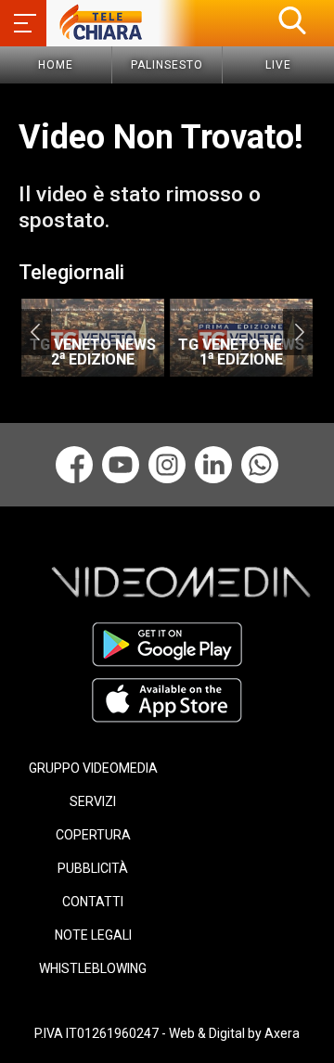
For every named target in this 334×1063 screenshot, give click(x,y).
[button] (292, 20)
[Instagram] (167, 465)
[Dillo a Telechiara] (260, 465)
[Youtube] (120, 465)
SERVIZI (93, 801)
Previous (35, 332)
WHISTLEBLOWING (93, 968)
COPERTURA (93, 834)
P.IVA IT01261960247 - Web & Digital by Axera (167, 1033)
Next (299, 332)
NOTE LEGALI (93, 935)
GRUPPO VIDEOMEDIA (93, 768)
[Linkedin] (213, 465)
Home (55, 64)
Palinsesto (167, 64)
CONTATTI (92, 901)
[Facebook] (74, 465)
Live (278, 64)
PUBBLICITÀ (93, 868)
